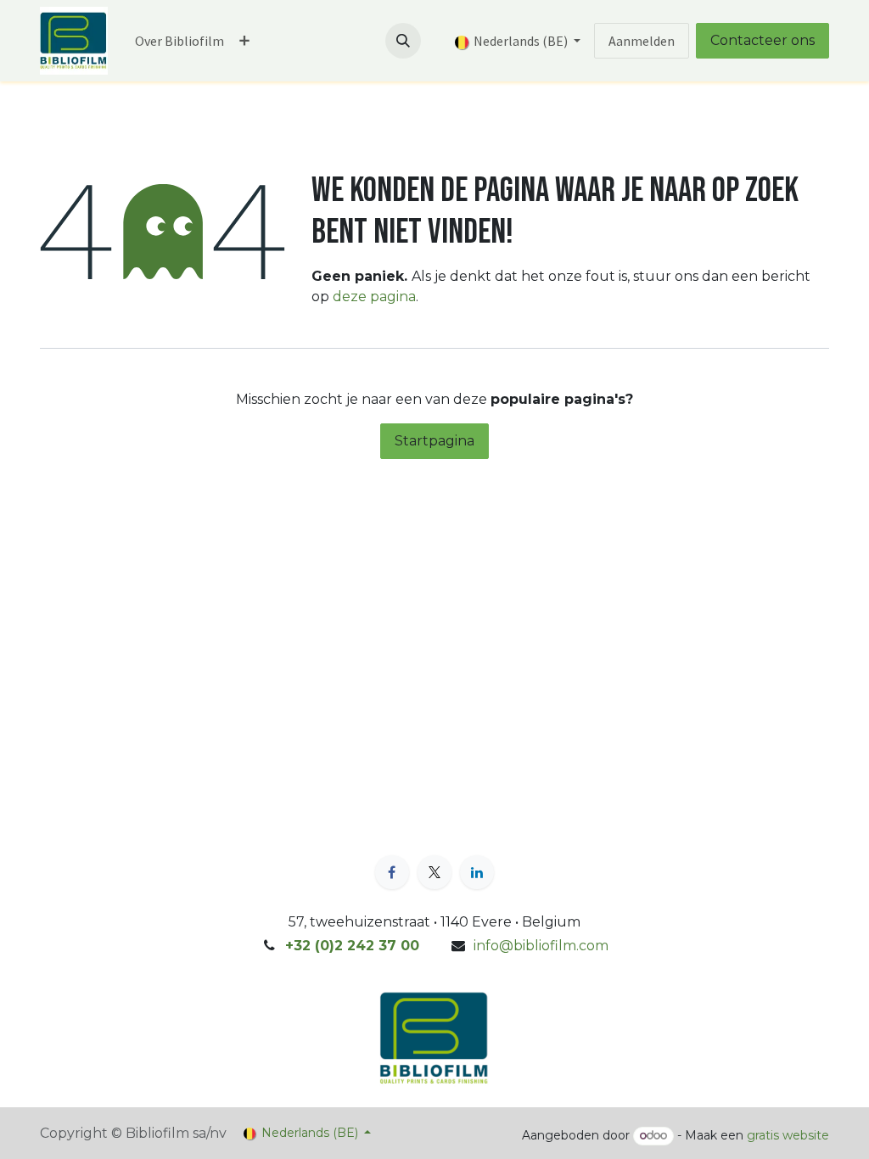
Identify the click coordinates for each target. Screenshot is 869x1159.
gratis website (788, 1135)
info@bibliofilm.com (541, 946)
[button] (403, 41)
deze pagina (374, 296)
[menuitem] (179, 41)
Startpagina (434, 441)
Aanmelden (641, 40)
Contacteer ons (762, 40)
